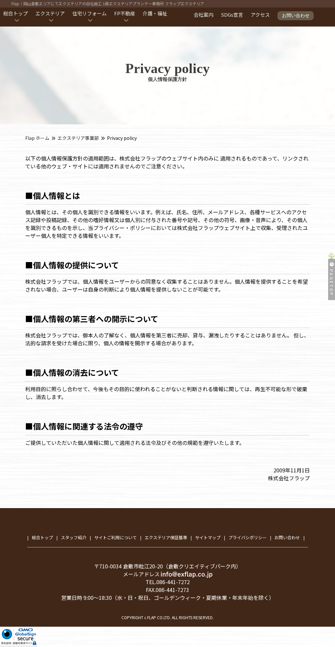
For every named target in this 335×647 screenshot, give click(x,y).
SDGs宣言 (232, 14)
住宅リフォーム (89, 13)
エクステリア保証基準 (166, 537)
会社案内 (203, 14)
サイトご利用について (115, 537)
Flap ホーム (37, 138)
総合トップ (15, 13)
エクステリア (50, 13)
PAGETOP (331, 282)
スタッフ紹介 (73, 537)
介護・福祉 (155, 13)
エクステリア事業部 (78, 138)
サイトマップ (207, 537)
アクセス (260, 14)
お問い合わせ (295, 15)
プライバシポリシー (247, 537)
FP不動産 (124, 13)
